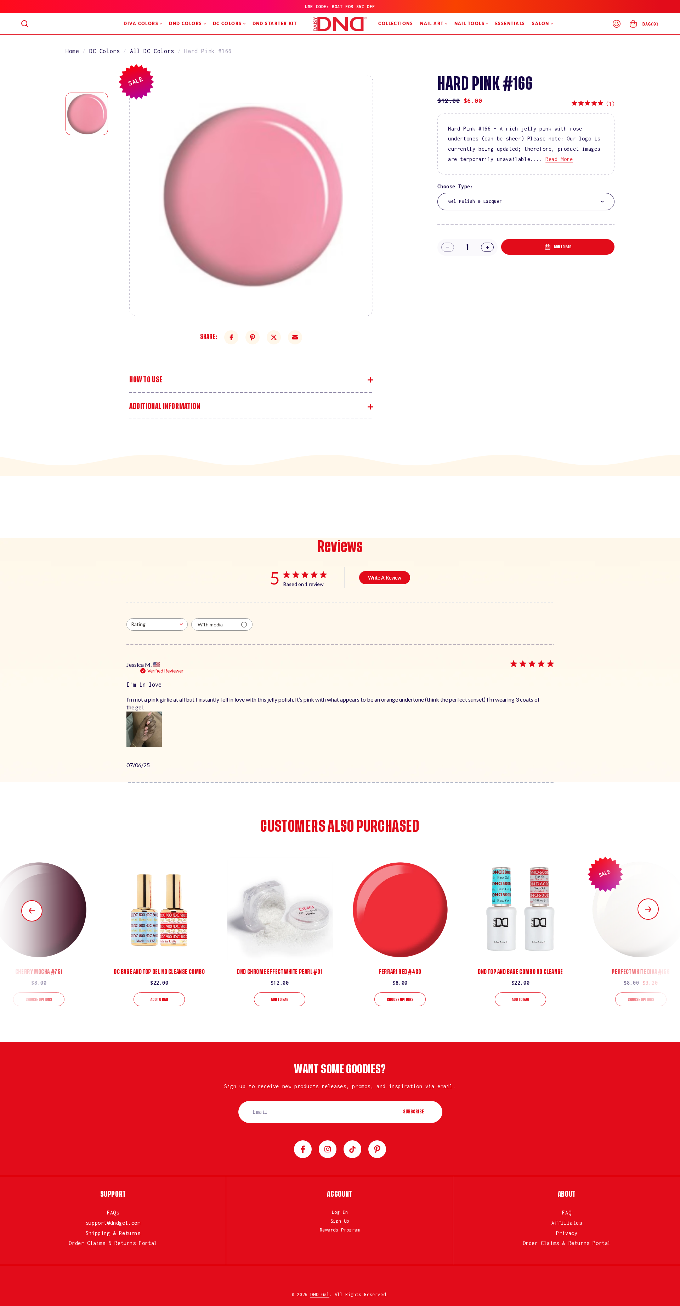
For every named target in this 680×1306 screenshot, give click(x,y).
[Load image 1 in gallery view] (87, 114)
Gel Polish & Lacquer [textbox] (475, 201)
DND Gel (319, 1294)
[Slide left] (31, 911)
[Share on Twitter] (274, 337)
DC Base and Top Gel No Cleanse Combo (159, 971)
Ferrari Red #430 (400, 971)
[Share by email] (295, 337)
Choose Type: (455, 186)
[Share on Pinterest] (252, 337)
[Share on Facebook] (231, 337)
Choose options (39, 999)
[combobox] (525, 201)
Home (72, 51)
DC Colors (104, 51)
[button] (24, 23)
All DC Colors (152, 51)
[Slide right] (648, 909)
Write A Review (384, 578)
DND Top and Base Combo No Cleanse (520, 971)
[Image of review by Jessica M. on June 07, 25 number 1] (144, 729)
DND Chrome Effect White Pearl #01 (279, 971)
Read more (559, 159)
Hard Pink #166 (208, 51)
